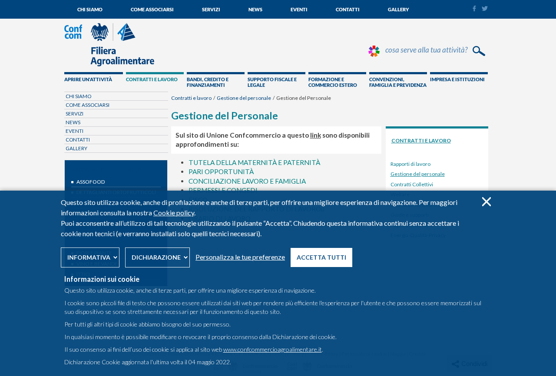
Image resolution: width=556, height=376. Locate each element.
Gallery (398, 9)
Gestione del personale (244, 98)
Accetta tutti (321, 257)
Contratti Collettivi (412, 184)
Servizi (211, 9)
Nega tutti (486, 201)
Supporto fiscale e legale (272, 82)
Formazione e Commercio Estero (332, 82)
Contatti (348, 9)
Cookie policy (173, 212)
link (315, 135)
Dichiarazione (156, 257)
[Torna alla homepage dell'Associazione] (109, 64)
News (255, 9)
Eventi (299, 9)
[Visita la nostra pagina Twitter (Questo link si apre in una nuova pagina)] (485, 8)
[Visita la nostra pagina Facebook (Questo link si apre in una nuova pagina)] (474, 9)
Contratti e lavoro (152, 79)
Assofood (90, 181)
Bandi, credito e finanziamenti (207, 82)
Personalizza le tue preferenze (240, 257)
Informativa (88, 257)
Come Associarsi (152, 9)
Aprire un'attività (88, 79)
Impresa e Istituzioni (457, 79)
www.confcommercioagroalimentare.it (272, 349)
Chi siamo (90, 9)
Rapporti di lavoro (410, 164)
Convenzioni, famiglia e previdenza (398, 82)
